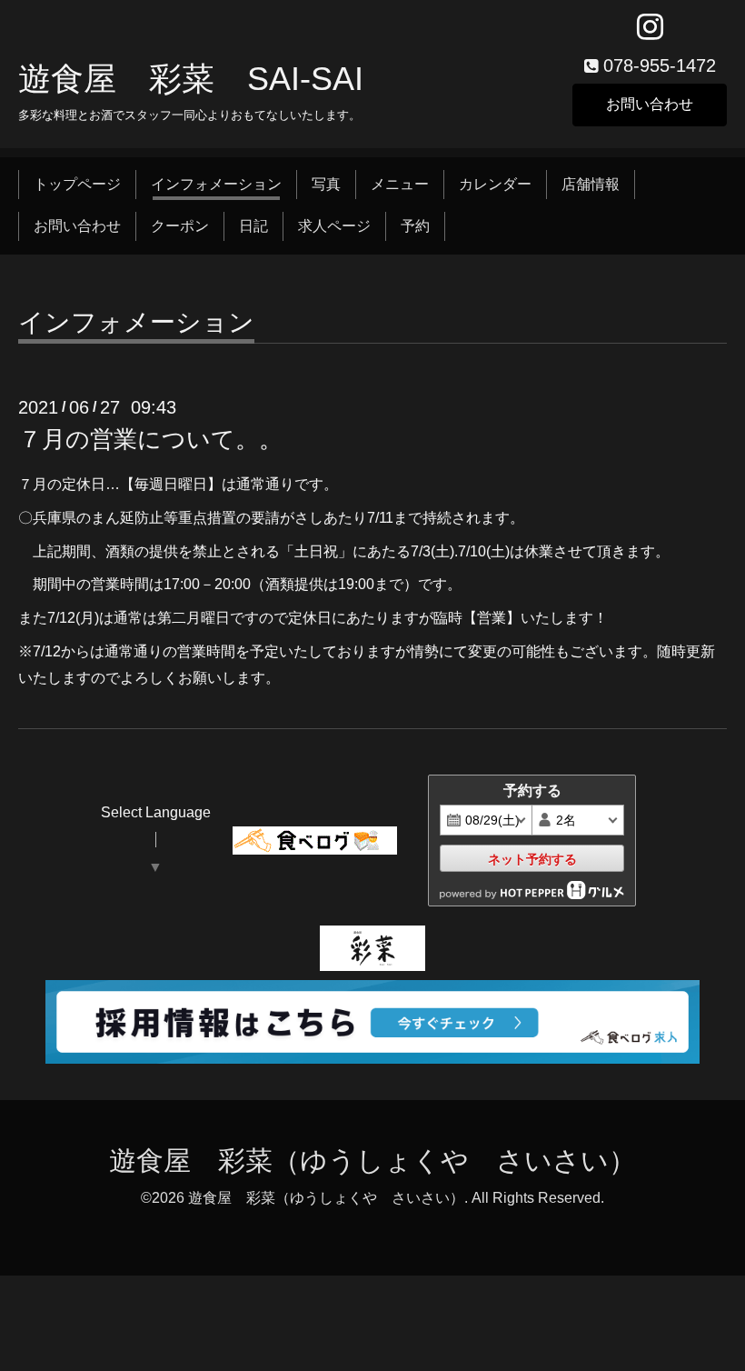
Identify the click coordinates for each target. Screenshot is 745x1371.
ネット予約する (532, 859)
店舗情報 (590, 184)
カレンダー (495, 184)
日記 (253, 226)
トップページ (77, 184)
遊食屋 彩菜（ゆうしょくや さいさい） (372, 1161)
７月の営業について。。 (150, 439)
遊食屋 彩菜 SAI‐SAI (190, 78)
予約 (415, 226)
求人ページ (334, 226)
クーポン (180, 226)
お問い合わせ (649, 104)
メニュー (400, 184)
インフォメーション (216, 184)
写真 (326, 184)
